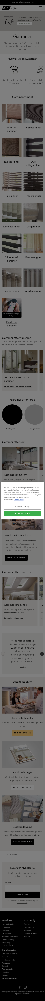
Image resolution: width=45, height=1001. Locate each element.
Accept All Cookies (22, 513)
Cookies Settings (22, 507)
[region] (22, 500)
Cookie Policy (19, 500)
